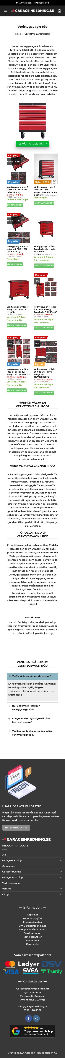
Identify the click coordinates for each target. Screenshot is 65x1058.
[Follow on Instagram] (36, 1018)
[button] (5, 10)
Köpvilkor (32, 914)
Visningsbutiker (32, 936)
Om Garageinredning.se (32, 925)
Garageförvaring (11, 871)
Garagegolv (9, 866)
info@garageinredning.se (32, 1006)
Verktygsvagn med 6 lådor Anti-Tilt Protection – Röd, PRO (45, 189)
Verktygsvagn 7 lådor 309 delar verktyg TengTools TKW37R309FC (45, 373)
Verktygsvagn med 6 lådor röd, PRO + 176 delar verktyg (17, 189)
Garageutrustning (12, 877)
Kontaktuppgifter (33, 918)
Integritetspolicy (32, 922)
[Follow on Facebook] (28, 1018)
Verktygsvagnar (11, 883)
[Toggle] (9, 676)
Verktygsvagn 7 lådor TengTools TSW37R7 (17, 308)
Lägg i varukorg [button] (15, 205)
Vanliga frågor (32, 933)
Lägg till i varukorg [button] (44, 203)
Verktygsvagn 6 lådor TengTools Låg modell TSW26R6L (45, 249)
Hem (18, 33)
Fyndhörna (32, 940)
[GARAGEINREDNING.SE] (32, 10)
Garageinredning (12, 860)
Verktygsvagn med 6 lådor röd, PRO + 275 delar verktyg (17, 249)
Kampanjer (32, 944)
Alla (4, 854)
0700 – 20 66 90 (33, 1010)
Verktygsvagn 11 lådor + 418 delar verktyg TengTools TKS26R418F (46, 309)
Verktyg (6, 888)
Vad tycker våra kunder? (32, 929)
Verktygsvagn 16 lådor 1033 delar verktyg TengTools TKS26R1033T (19, 371)
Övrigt (6, 894)
